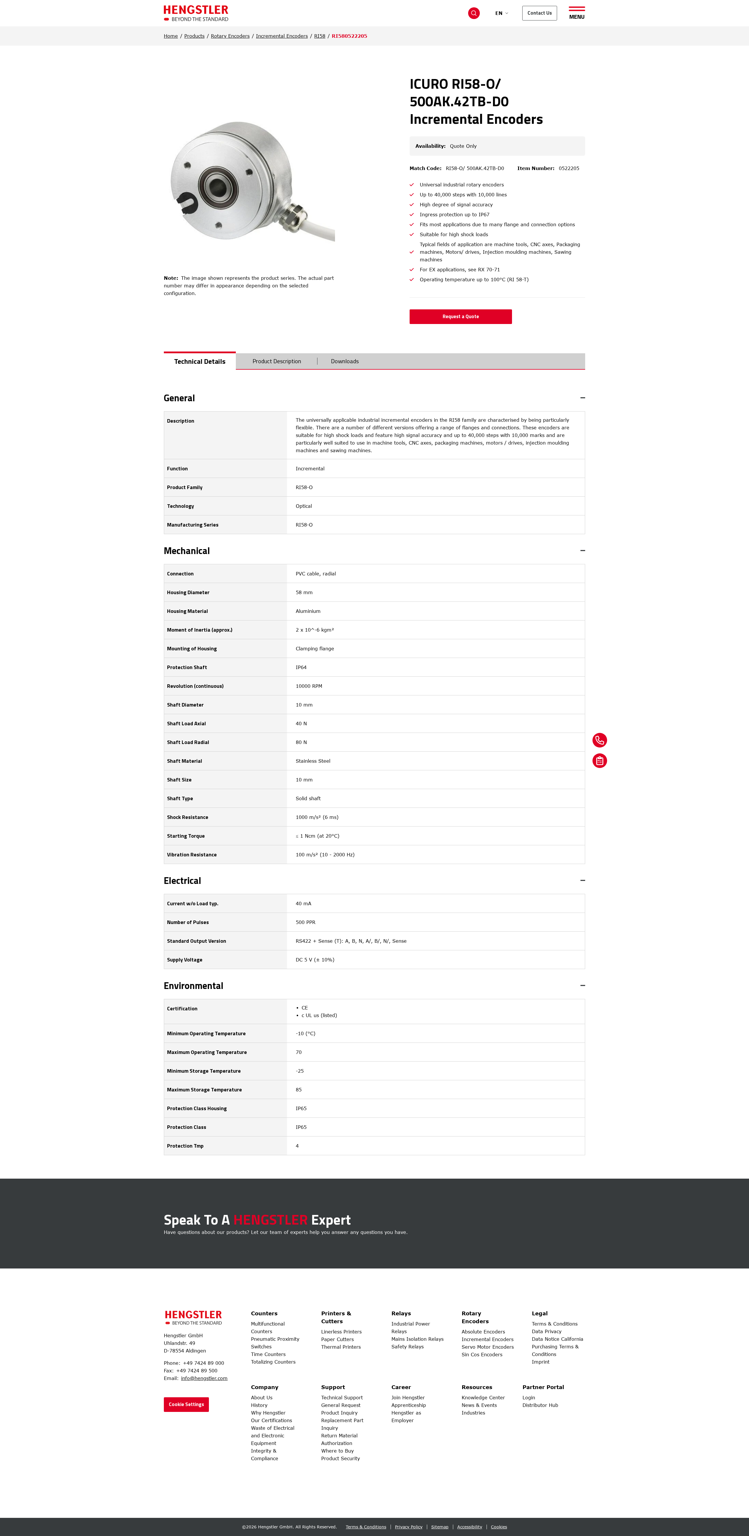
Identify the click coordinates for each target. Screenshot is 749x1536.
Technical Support (342, 1397)
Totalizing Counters (273, 1361)
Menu (577, 16)
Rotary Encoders (230, 36)
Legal (540, 1313)
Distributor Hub (540, 1405)
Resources (477, 1387)
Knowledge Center (483, 1397)
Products (194, 36)
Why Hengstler (268, 1412)
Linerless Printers (341, 1331)
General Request (340, 1405)
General (179, 397)
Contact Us (540, 13)
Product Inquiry (339, 1412)
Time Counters (268, 1354)
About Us (261, 1397)
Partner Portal (543, 1387)
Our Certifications (271, 1420)
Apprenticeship (408, 1405)
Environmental (194, 985)
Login (529, 1397)
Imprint (540, 1361)
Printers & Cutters (336, 1317)
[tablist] (374, 361)
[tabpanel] (374, 774)
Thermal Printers (341, 1347)
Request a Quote (461, 316)
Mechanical (187, 550)
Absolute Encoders (483, 1331)
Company (265, 1387)
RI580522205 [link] (349, 36)
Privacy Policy (408, 1526)
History (259, 1405)
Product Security (340, 1458)
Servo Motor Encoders (488, 1347)
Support (333, 1387)
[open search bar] (474, 13)
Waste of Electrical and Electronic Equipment (272, 1435)
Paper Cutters (337, 1339)
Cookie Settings (186, 1404)
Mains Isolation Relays (417, 1339)
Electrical (182, 880)
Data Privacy (546, 1331)
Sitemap (440, 1526)
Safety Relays (407, 1346)
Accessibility (469, 1526)
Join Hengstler (408, 1397)
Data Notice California (557, 1339)
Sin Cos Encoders (482, 1354)
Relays (401, 1313)
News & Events (479, 1405)
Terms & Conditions (555, 1323)
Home (171, 36)
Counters (264, 1313)
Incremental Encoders (282, 36)
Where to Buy (337, 1450)
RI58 (319, 36)
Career (401, 1387)
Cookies (499, 1526)
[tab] (200, 361)
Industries (473, 1412)
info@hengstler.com (204, 1378)
